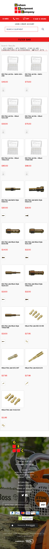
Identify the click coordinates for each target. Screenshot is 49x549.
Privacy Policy (24, 485)
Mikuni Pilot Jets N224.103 (34, 368)
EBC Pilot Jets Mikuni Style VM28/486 (10, 327)
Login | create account (24, 24)
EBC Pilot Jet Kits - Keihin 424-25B (12, 75)
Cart (26, 19)
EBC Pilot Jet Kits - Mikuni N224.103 (33, 117)
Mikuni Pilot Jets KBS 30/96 (34, 326)
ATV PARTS (8, 48)
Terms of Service (24, 488)
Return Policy (24, 482)
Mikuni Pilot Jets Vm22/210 (11, 410)
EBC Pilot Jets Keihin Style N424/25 (33, 201)
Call (17, 19)
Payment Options (24, 492)
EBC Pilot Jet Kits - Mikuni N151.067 (10, 117)
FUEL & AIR (33, 48)
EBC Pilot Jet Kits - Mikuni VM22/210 (10, 159)
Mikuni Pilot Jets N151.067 (10, 368)
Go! (43, 30)
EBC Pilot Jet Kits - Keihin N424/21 (33, 75)
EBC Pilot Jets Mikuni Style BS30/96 (10, 243)
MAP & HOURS (40, 19)
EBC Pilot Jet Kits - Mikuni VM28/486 (33, 159)
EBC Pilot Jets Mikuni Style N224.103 (10, 285)
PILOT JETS (39, 50)
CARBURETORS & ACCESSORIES (16, 50)
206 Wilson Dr (24, 461)
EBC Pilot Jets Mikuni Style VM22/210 (33, 285)
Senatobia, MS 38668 (24, 464)
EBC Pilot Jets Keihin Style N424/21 (10, 201)
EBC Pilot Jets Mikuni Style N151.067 (33, 243)
